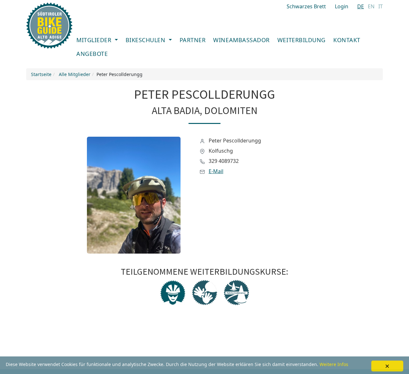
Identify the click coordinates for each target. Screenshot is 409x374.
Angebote (92, 53)
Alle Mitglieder (74, 74)
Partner (193, 40)
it (380, 6)
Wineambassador (241, 40)
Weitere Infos (334, 364)
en (371, 6)
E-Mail (216, 171)
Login (341, 6)
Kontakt (346, 40)
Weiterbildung (301, 40)
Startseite (41, 74)
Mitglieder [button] (94, 40)
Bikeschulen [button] (146, 40)
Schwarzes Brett (306, 6)
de (360, 6)
